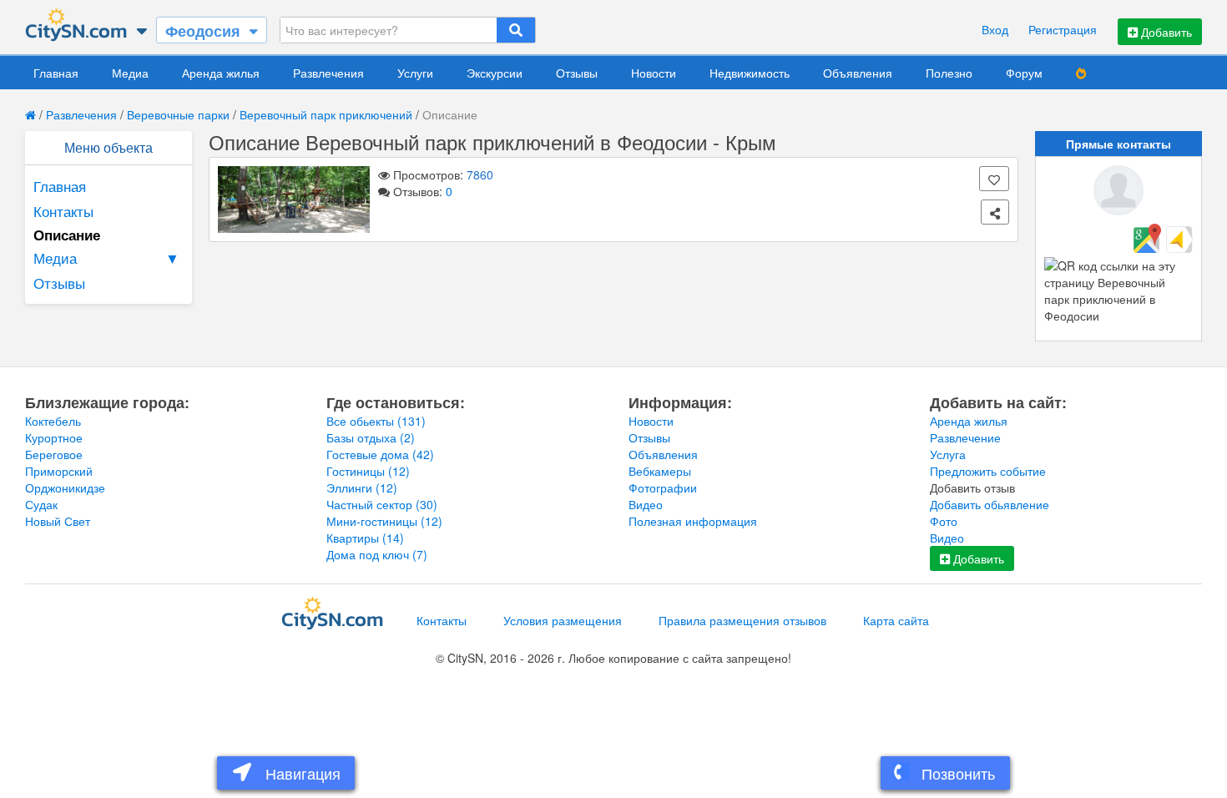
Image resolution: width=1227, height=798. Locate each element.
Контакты (63, 210)
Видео (646, 504)
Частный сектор (381, 504)
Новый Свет (57, 521)
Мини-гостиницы (384, 521)
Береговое (54, 454)
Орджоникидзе (65, 487)
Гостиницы (368, 470)
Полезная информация (693, 521)
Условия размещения (562, 620)
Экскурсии (495, 72)
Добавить (1165, 31)
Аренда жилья (221, 72)
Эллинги (361, 487)
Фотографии (663, 487)
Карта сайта (896, 620)
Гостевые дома (380, 454)
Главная (55, 72)
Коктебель (53, 420)
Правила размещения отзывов (742, 620)
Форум (1024, 72)
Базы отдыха (370, 437)
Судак (41, 504)
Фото (943, 521)
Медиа (130, 72)
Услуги (415, 72)
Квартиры (365, 537)
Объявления (857, 72)
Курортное (54, 437)
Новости (653, 72)
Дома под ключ (376, 554)
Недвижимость (749, 72)
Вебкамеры (660, 470)
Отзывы (577, 72)
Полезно (949, 72)
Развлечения (328, 72)
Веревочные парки (178, 114)
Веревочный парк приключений (326, 114)
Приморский (59, 470)
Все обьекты (376, 420)
